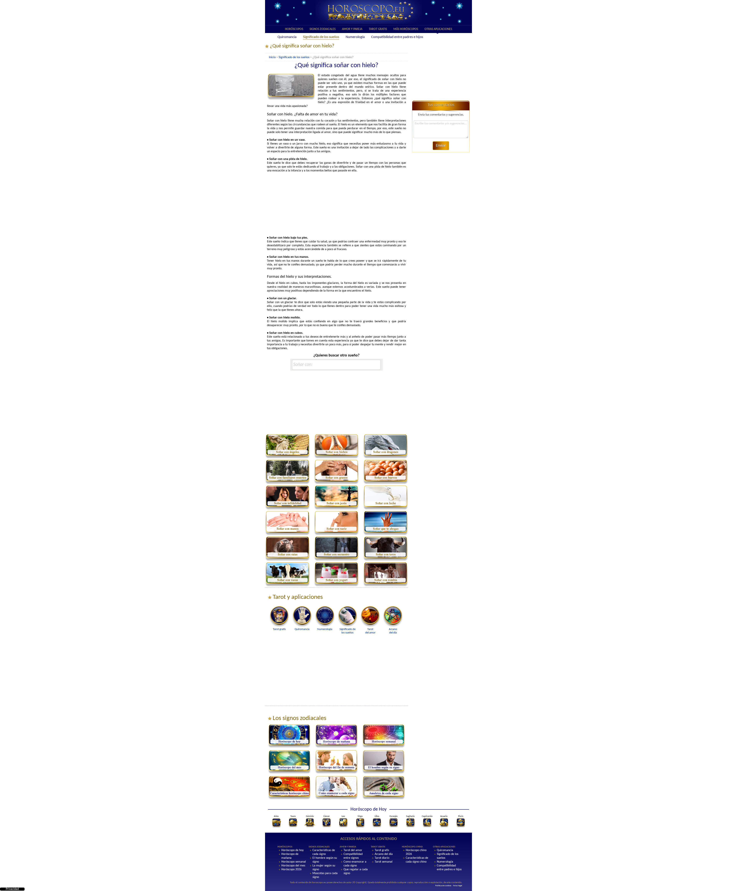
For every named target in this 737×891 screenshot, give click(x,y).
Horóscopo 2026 (291, 869)
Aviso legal (457, 886)
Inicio (272, 57)
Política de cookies (443, 886)
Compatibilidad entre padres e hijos (397, 37)
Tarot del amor (353, 850)
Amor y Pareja (352, 29)
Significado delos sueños (347, 631)
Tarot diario (382, 858)
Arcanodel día (393, 631)
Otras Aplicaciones (438, 29)
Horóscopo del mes (293, 865)
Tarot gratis (382, 850)
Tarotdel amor (370, 631)
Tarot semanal (383, 861)
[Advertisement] (336, 204)
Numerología (355, 37)
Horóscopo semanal (293, 861)
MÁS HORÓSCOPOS (405, 29)
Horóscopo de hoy (292, 850)
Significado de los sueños (321, 37)
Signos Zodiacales (322, 29)
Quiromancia (287, 37)
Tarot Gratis (378, 29)
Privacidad (12, 889)
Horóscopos (294, 29)
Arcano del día (384, 854)
